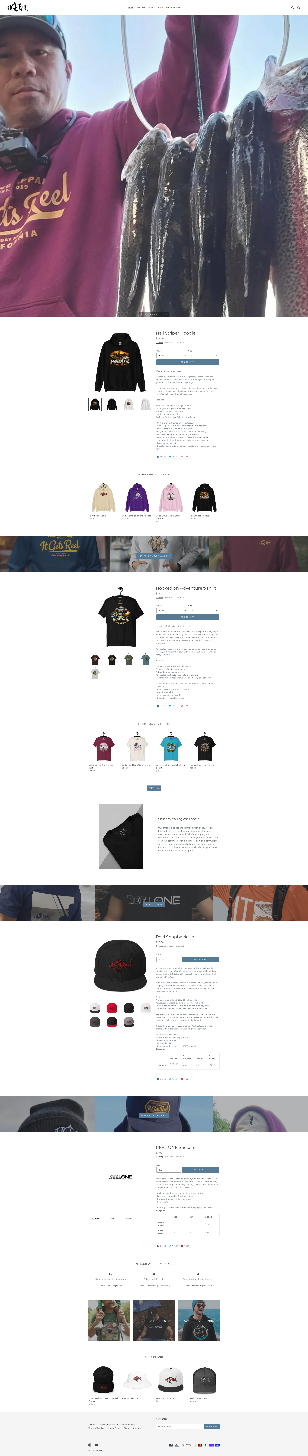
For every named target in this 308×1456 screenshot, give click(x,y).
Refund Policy (128, 1424)
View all (154, 788)
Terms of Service (96, 1428)
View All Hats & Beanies (154, 1115)
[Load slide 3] (150, 315)
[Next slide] (161, 314)
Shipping (159, 342)
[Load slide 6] (157, 315)
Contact (137, 1428)
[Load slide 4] (152, 315)
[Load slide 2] (148, 315)
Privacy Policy (113, 1428)
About (127, 1428)
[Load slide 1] (146, 315)
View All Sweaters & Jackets (154, 556)
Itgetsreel (98, 1450)
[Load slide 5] (154, 315)
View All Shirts (154, 905)
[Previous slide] (141, 314)
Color (159, 351)
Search (91, 1424)
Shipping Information (108, 1424)
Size (190, 351)
